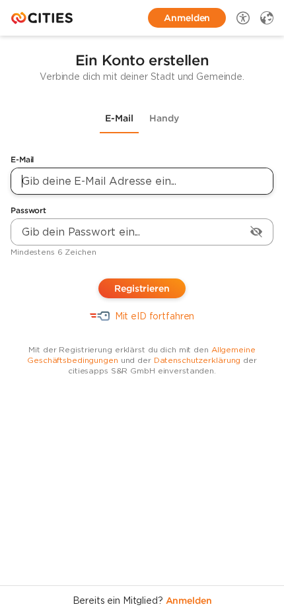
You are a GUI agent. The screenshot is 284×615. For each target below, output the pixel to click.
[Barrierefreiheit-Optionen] (243, 17)
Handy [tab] (164, 118)
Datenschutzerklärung (197, 360)
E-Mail (22, 159)
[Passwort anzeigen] (256, 231)
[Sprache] (267, 18)
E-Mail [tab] (119, 118)
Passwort (28, 210)
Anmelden (189, 600)
